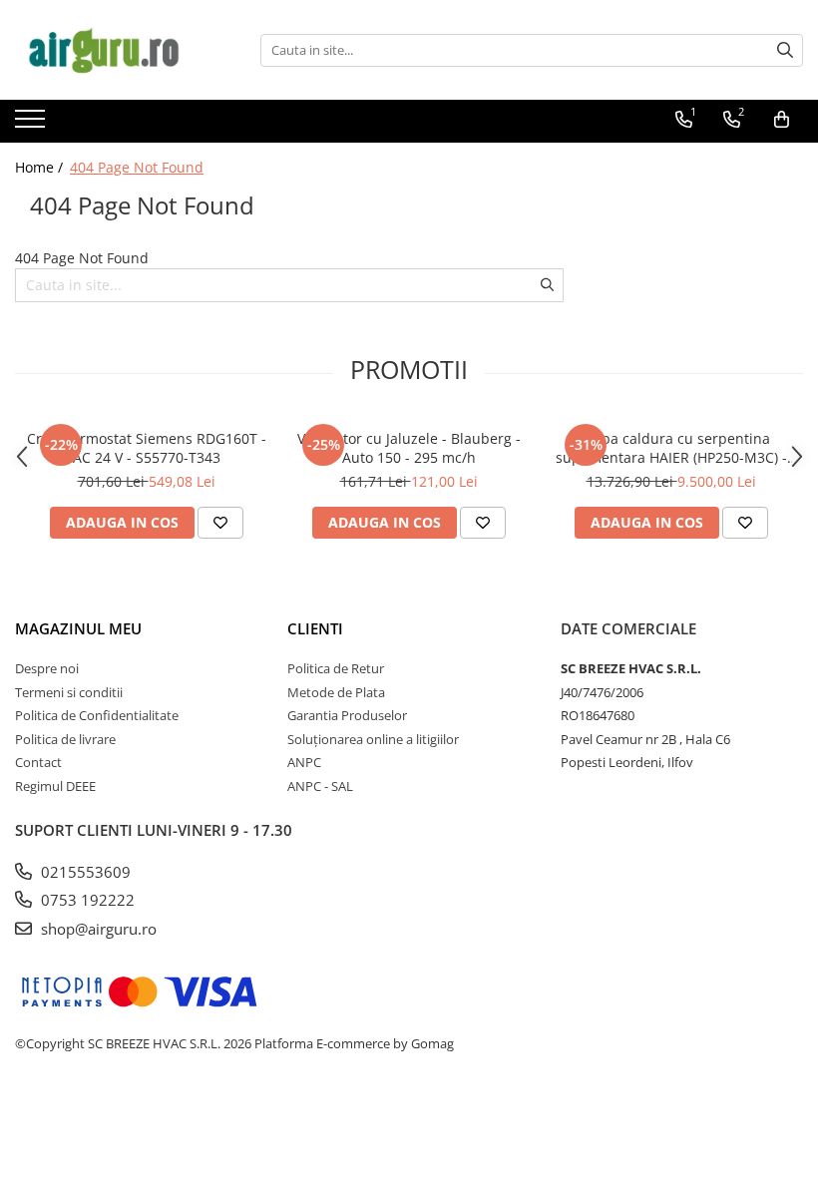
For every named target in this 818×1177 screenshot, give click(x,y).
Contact (38, 762)
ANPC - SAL (320, 786)
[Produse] (32, 125)
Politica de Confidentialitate (97, 715)
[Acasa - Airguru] (114, 50)
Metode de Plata (336, 692)
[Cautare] (785, 50)
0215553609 (84, 872)
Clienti (315, 628)
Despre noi (47, 668)
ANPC (304, 762)
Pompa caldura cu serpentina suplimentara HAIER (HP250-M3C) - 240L (671, 448)
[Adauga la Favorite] (220, 523)
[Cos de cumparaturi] (781, 120)
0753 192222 (86, 900)
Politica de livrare (65, 739)
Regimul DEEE (55, 786)
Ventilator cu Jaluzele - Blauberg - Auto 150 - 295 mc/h (409, 448)
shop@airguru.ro (97, 929)
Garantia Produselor (347, 715)
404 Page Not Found (137, 167)
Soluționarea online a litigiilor (373, 739)
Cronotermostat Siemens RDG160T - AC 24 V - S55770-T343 (146, 448)
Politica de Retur (335, 668)
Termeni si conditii (69, 692)
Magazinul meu (78, 628)
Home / (41, 167)
